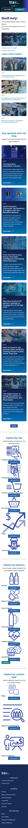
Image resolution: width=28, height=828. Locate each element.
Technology (5, 550)
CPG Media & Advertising (10, 478)
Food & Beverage (7, 627)
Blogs (3, 696)
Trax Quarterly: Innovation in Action (11, 165)
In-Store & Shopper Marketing (12, 493)
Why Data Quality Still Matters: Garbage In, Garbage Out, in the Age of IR (13, 304)
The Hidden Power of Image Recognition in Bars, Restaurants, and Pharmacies (12, 397)
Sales (3, 534)
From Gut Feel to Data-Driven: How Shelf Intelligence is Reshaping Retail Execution (13, 258)
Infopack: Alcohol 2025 (8, 50)
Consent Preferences (7, 780)
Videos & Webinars (8, 756)
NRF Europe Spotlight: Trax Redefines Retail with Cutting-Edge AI (12, 121)
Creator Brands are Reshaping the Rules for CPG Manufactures (13, 76)
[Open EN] (16, 5)
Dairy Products (6, 608)
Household (5, 657)
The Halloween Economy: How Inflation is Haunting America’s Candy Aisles (13, 98)
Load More (6, 662)
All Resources (14, 778)
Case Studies (5, 817)
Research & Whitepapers (10, 726)
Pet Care (3, 806)
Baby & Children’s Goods (10, 601)
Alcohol (4, 585)
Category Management (9, 460)
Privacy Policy (5, 783)
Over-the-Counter (6, 803)
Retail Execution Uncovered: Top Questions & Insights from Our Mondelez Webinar (14, 209)
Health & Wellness (7, 641)
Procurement (6, 508)
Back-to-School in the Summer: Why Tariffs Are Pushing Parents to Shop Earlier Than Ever (13, 350)
